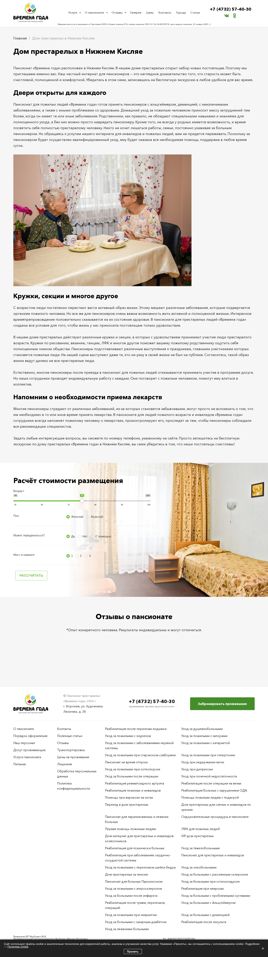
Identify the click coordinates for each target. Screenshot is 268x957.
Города (181, 12)
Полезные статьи (69, 736)
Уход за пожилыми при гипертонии (208, 755)
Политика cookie (17, 946)
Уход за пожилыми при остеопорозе (132, 769)
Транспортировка (71, 750)
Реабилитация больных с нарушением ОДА (214, 790)
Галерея (135, 12)
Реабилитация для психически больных (134, 848)
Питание (19, 764)
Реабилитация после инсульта (203, 922)
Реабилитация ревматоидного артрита (134, 783)
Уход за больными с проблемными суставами (215, 896)
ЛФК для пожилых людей (200, 829)
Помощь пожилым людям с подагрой (210, 797)
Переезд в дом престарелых (126, 804)
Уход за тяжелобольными (200, 848)
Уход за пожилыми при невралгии (131, 915)
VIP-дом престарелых (197, 836)
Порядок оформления (30, 736)
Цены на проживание (73, 757)
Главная (20, 38)
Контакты (164, 12)
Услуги (72, 12)
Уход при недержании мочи (202, 762)
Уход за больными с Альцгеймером (208, 903)
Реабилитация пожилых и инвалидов (133, 790)
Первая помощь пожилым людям (130, 829)
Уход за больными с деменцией (205, 915)
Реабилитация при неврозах (202, 888)
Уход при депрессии (197, 769)
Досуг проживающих (29, 750)
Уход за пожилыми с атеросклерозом (133, 888)
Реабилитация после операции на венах (211, 783)
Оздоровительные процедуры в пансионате (215, 817)
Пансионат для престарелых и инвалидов (212, 855)
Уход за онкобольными (198, 867)
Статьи (195, 12)
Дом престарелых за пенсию (126, 874)
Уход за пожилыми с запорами (204, 736)
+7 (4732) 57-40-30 (230, 9)
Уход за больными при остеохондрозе (210, 881)
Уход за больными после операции (131, 776)
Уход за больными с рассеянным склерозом (214, 874)
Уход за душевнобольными (202, 729)
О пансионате (94, 12)
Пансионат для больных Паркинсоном (133, 881)
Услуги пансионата (27, 757)
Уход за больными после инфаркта (131, 896)
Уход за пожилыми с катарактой (205, 743)
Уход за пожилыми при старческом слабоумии (140, 755)
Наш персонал (24, 743)
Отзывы (117, 12)
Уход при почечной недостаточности (209, 776)
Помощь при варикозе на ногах (129, 797)
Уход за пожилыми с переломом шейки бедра (140, 867)
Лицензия (64, 764)
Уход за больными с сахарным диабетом (135, 922)
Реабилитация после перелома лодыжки (136, 729)
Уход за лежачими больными (127, 929)
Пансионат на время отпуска (126, 762)
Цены (150, 12)
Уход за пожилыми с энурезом (128, 736)
